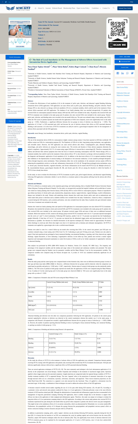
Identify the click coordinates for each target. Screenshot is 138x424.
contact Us (106, 8)
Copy (20, 149)
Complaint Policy (122, 159)
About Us (41, 8)
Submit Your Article (125, 8)
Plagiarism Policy (122, 106)
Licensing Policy (121, 118)
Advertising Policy (122, 131)
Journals (48, 8)
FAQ (131, 2)
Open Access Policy (83, 8)
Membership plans (69, 8)
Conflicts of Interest (122, 101)
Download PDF (125, 61)
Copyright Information (123, 112)
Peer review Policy (122, 137)
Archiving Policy (121, 164)
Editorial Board (57, 8)
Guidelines (95, 8)
